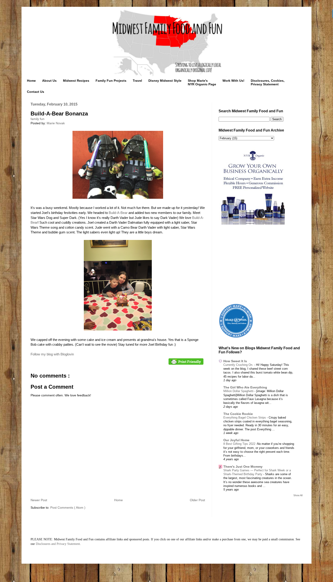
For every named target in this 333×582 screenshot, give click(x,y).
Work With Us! (233, 80)
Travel (137, 80)
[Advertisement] (260, 265)
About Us (49, 80)
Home (31, 80)
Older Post (197, 500)
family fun (37, 119)
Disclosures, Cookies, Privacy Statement (268, 82)
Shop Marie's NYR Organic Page (202, 82)
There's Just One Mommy (243, 466)
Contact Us (35, 91)
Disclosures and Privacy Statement (58, 544)
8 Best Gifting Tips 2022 (239, 443)
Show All (297, 495)
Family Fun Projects (111, 80)
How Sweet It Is (235, 361)
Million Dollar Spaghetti (238, 391)
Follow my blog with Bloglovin (52, 354)
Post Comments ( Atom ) (67, 507)
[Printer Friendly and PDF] (186, 362)
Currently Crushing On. (238, 364)
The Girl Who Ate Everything (245, 387)
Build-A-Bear (118, 213)
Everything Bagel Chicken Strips (245, 417)
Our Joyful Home (236, 440)
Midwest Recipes (76, 80)
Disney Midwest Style (164, 80)
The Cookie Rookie (238, 414)
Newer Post (39, 500)
